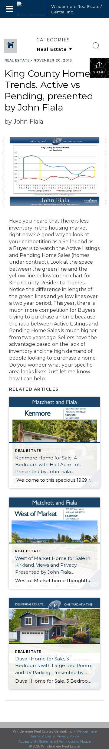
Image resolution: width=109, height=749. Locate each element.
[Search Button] (96, 46)
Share (99, 72)
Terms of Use (40, 736)
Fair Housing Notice (75, 741)
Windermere (86, 731)
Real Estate (17, 60)
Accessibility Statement (37, 741)
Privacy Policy (68, 736)
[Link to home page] (31, 9)
